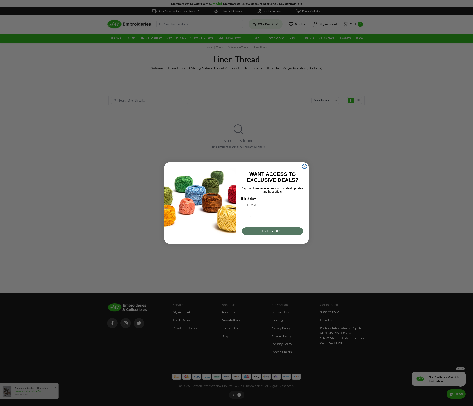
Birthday (248, 198)
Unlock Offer (272, 231)
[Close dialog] (304, 166)
